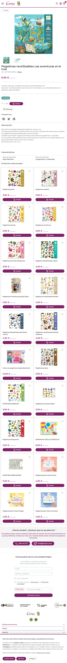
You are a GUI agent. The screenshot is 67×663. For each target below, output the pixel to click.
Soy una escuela (22, 578)
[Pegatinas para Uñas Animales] (50, 507)
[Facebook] (36, 619)
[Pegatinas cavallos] (50, 185)
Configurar (32, 658)
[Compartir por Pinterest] (14, 119)
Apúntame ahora (33, 595)
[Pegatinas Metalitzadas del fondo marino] (17, 328)
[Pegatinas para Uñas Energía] (17, 507)
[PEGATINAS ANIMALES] (17, 399)
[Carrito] (64, 3)
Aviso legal (34, 582)
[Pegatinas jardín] (17, 185)
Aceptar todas (9, 658)
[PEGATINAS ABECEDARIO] (17, 471)
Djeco (20, 72)
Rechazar (21, 658)
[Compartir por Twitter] (9, 119)
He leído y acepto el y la (33, 583)
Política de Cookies (43, 653)
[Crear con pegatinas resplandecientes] (17, 364)
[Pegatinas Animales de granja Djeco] (17, 292)
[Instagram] (31, 619)
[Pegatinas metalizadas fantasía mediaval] (50, 328)
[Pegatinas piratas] (50, 364)
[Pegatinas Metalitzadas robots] (50, 256)
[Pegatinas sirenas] (17, 221)
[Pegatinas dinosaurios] (17, 435)
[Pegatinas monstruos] (50, 221)
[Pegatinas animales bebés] (50, 399)
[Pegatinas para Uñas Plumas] (50, 471)
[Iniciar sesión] (60, 4)
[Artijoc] (13, 3)
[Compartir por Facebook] (3, 119)
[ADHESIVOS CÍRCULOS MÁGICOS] (50, 435)
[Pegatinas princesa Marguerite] (17, 256)
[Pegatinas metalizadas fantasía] (50, 292)
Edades (6, 10)
